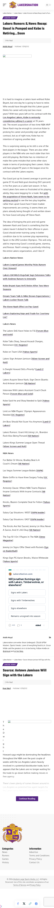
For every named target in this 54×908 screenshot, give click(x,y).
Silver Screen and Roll (15, 446)
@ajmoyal (6, 651)
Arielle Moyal (7, 46)
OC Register (21, 345)
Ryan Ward (7, 688)
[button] (5, 5)
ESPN (39, 470)
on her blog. (18, 651)
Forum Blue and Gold (21, 393)
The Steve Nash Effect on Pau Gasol (20, 306)
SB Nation (30, 383)
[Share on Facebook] (18, 904)
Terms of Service (19, 885)
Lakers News (10, 18)
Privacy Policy (35, 885)
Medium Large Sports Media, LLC (26, 879)
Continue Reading (27, 798)
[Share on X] (24, 904)
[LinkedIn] (50, 637)
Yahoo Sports (30, 351)
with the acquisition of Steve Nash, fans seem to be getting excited (26, 197)
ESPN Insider (38, 512)
